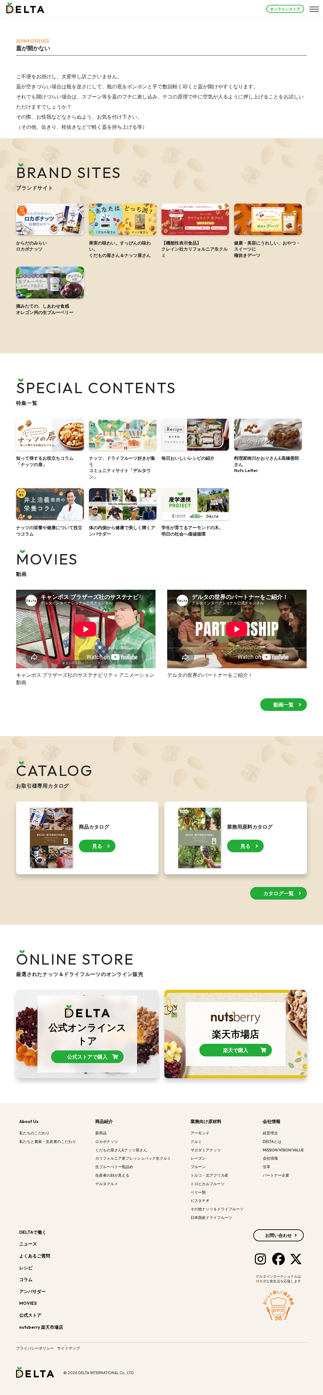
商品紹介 (104, 1121)
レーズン (198, 1158)
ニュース (28, 1244)
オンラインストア (285, 8)
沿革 (266, 1166)
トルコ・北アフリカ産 (209, 1175)
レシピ (25, 1268)
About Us (28, 1121)
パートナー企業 (276, 1175)
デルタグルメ (106, 1183)
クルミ (196, 1141)
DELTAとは (272, 1141)
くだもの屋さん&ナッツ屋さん (121, 1150)
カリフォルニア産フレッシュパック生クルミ (133, 1158)
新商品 (101, 1133)
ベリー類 (198, 1192)
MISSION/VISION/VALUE (283, 1150)
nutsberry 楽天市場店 (41, 1327)
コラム (25, 1279)
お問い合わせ (278, 1235)
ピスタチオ (200, 1200)
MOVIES (28, 1303)
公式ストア (30, 1315)
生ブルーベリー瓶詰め (114, 1166)
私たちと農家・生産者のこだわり (47, 1141)
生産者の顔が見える (112, 1175)
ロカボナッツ (106, 1141)
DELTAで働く (32, 1232)
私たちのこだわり (34, 1133)
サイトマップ (68, 1348)
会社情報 (271, 1121)
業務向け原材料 (206, 1121)
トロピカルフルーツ (208, 1183)
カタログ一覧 (278, 893)
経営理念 (270, 1133)
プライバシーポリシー (35, 1348)
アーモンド (200, 1133)
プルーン (198, 1166)
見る (97, 846)
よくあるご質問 (34, 1256)
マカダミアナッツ (206, 1150)
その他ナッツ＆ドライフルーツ (217, 1209)
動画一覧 (283, 704)
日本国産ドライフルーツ (211, 1217)
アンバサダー (32, 1291)
